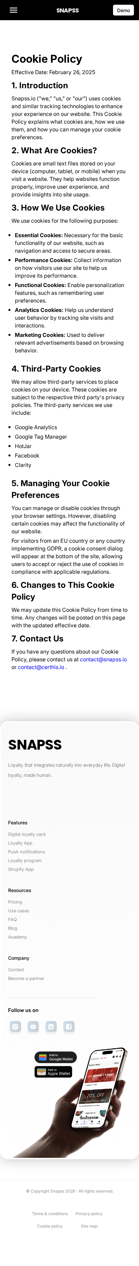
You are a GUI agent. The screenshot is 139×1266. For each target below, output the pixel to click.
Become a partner (26, 978)
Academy (17, 937)
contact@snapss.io (103, 659)
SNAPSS (67, 10)
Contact (16, 970)
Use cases (18, 911)
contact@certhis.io (41, 667)
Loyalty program (24, 860)
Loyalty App (20, 843)
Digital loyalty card (27, 834)
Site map (89, 1226)
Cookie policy (50, 1226)
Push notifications (26, 852)
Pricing (15, 902)
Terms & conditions (50, 1213)
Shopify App (21, 869)
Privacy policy (89, 1213)
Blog (12, 928)
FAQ (12, 919)
